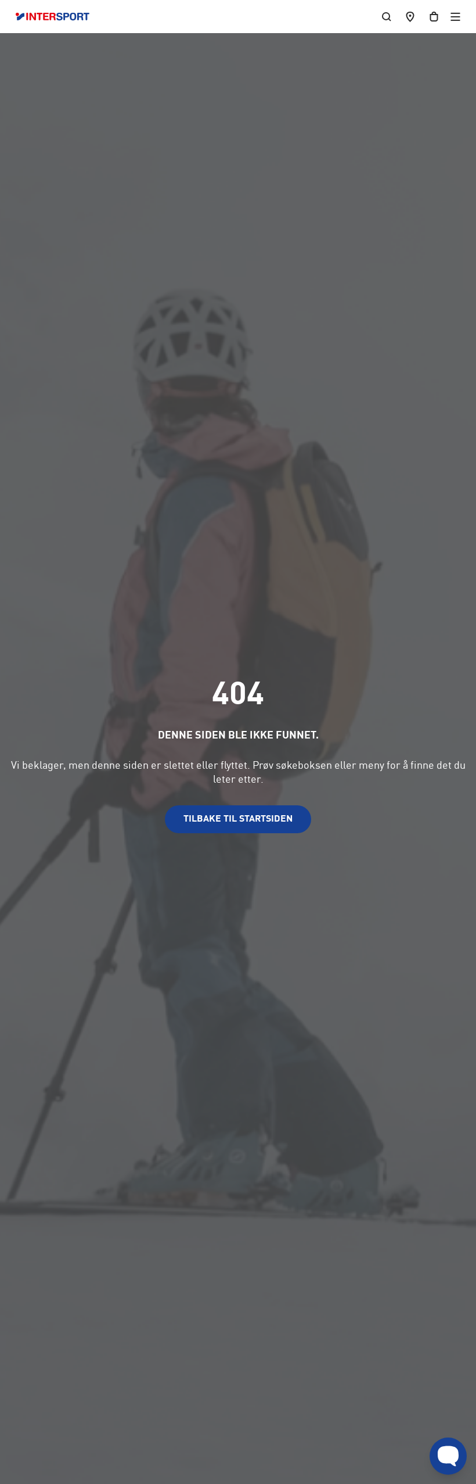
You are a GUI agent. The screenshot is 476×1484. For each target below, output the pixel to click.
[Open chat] (448, 1456)
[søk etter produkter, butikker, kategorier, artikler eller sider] (386, 16)
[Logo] (58, 17)
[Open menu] (455, 17)
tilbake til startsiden (238, 819)
